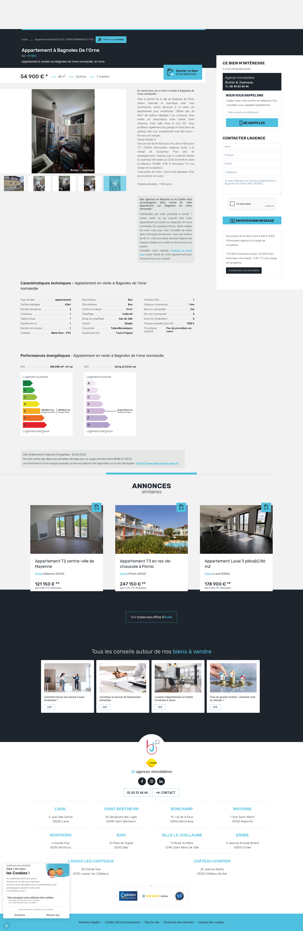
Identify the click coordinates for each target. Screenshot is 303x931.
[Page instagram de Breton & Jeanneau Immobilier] (151, 781)
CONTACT (168, 793)
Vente (38, 573)
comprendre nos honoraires (243, 270)
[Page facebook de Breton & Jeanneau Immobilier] (142, 781)
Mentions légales (89, 922)
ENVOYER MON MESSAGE (255, 221)
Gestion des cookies (211, 922)
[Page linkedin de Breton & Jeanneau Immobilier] (161, 781)
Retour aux (113, 39)
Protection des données (179, 922)
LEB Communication (127, 922)
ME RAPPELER (254, 123)
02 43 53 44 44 (137, 793)
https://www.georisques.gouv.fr (157, 463)
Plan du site (152, 922)
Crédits (109, 922)
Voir (151, 617)
